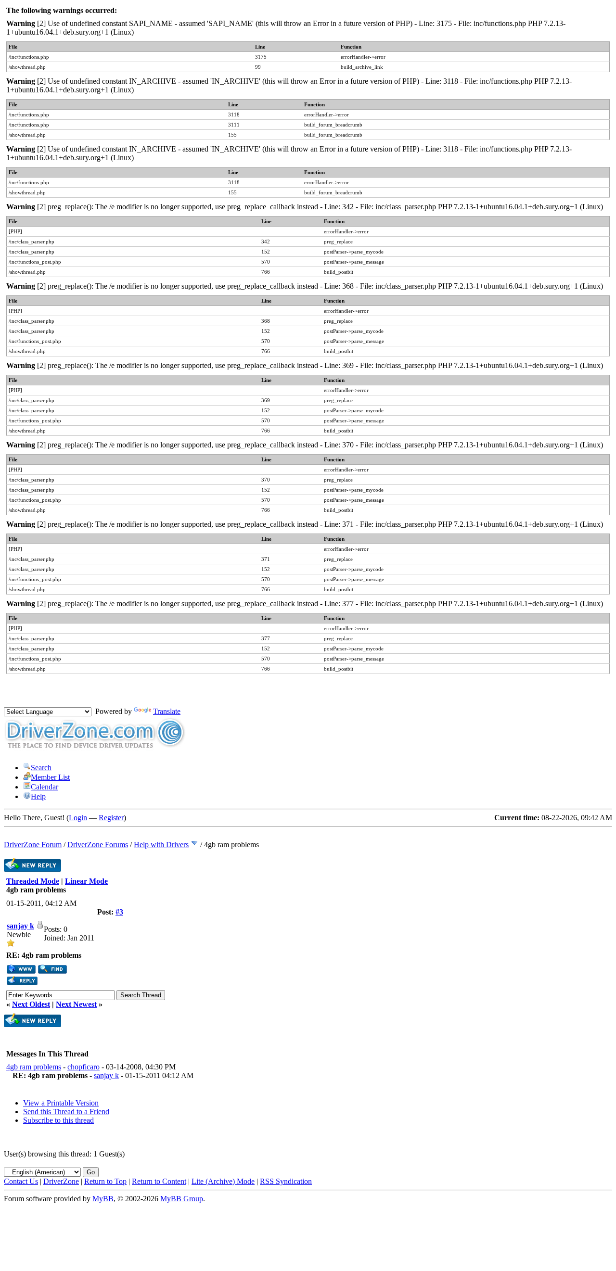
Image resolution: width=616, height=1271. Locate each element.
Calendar (44, 787)
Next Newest (76, 1004)
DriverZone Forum (33, 844)
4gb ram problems (33, 1067)
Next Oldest (31, 1004)
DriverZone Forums (97, 844)
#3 (119, 912)
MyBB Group (181, 1199)
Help (38, 796)
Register (111, 817)
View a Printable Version (61, 1103)
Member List (50, 777)
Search (41, 767)
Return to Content (159, 1181)
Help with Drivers (161, 844)
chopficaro (83, 1067)
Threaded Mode (32, 881)
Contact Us (21, 1181)
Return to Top (105, 1181)
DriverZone (61, 1181)
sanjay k (20, 926)
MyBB (103, 1199)
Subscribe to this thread (58, 1120)
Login (78, 817)
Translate (166, 711)
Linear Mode (86, 881)
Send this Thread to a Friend (66, 1111)
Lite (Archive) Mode (223, 1181)
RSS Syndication (286, 1181)
